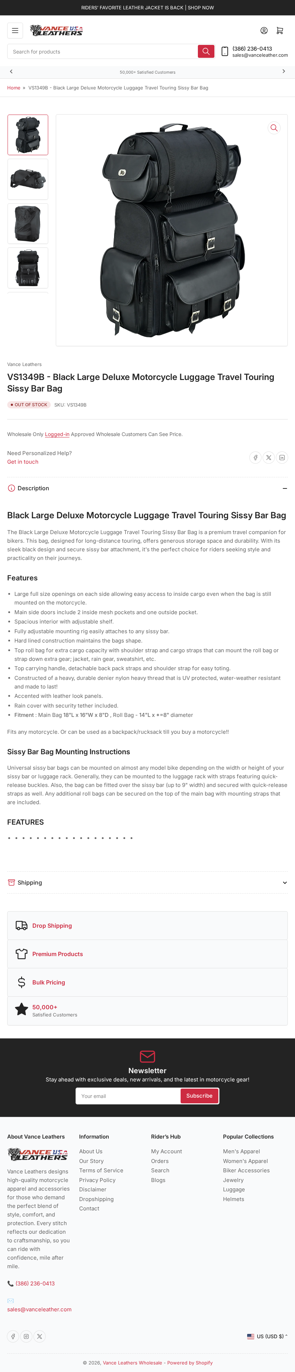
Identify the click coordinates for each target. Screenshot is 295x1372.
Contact (89, 1208)
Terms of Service (101, 1170)
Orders (160, 1161)
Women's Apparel (245, 1161)
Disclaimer (92, 1189)
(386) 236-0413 (252, 48)
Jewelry (233, 1180)
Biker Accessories (246, 1170)
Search (160, 1170)
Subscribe (199, 1095)
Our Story (91, 1161)
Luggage (234, 1189)
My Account (166, 1151)
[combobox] (111, 51)
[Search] (206, 51)
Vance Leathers (24, 364)
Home (14, 88)
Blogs (158, 1180)
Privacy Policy (97, 1180)
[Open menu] (15, 30)
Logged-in (57, 434)
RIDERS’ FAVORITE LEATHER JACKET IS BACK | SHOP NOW (147, 7)
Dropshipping (96, 1199)
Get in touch (22, 461)
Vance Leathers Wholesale (132, 1363)
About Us (91, 1151)
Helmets (233, 1199)
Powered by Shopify (190, 1363)
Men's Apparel (241, 1151)
